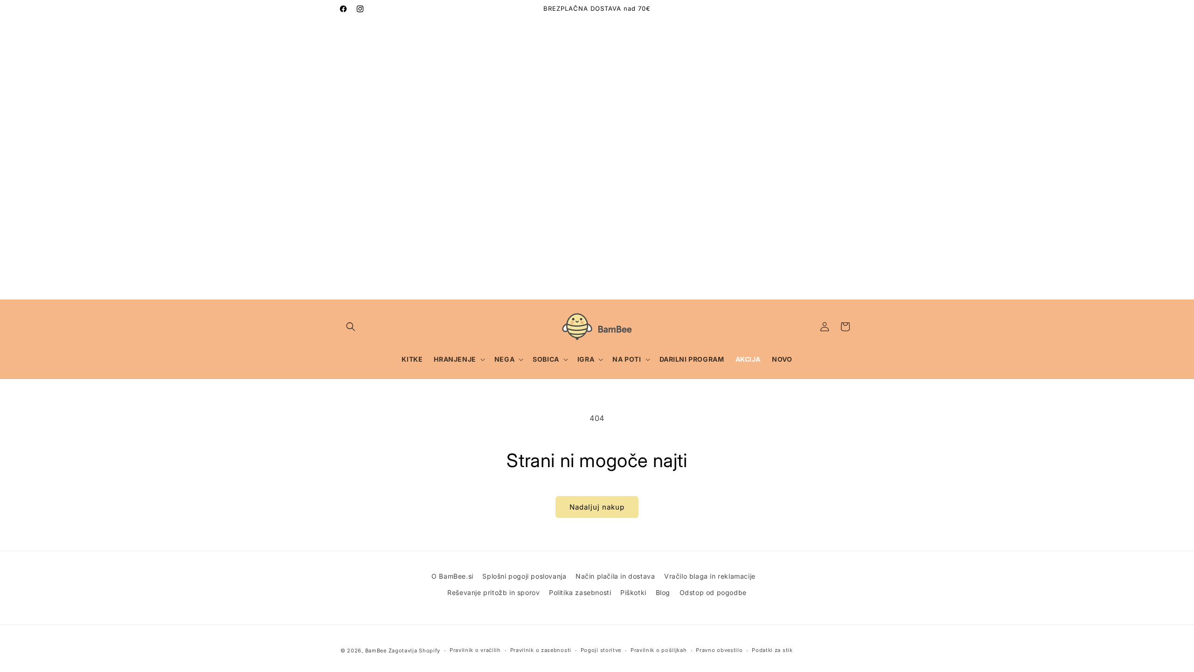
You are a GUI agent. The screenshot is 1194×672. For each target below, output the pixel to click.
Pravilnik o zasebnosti (540, 650)
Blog (663, 592)
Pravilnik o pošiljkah (659, 650)
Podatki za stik (772, 650)
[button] (350, 326)
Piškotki (633, 592)
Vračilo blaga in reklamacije (710, 576)
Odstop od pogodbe (713, 592)
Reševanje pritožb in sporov (493, 592)
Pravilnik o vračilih (475, 650)
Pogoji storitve (601, 650)
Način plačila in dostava (615, 576)
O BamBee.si (452, 576)
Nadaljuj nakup (597, 507)
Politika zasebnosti (580, 592)
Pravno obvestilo (719, 650)
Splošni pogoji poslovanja (524, 576)
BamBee (376, 650)
